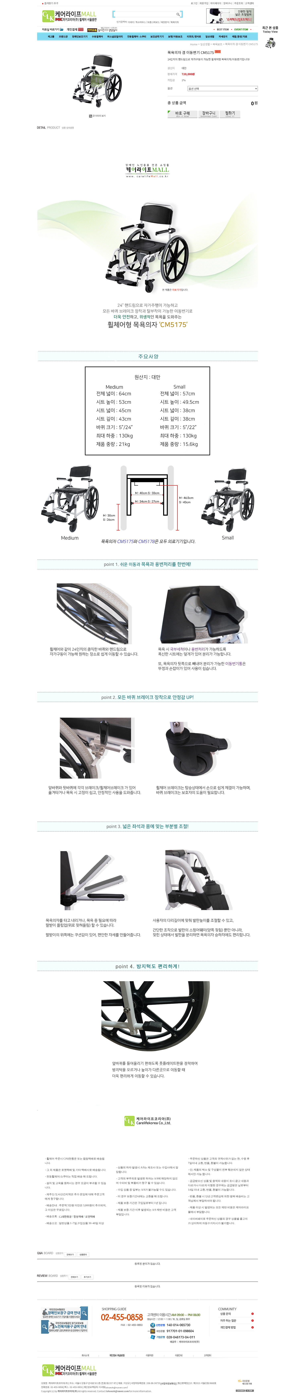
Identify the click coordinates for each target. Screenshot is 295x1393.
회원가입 (203, 3)
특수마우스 (141, 22)
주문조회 (238, 3)
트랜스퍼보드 (153, 22)
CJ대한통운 (65, 1216)
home (193, 44)
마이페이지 (215, 3)
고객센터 (249, 3)
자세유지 (223, 36)
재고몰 (51, 36)
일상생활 (209, 36)
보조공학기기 (157, 36)
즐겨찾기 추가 (51, 3)
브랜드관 (63, 36)
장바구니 (227, 3)
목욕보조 (217, 44)
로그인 (194, 3)
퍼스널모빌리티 (115, 36)
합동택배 (78, 1216)
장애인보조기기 (79, 36)
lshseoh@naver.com (116, 1387)
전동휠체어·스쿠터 (136, 36)
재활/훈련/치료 (239, 36)
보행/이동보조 (175, 36)
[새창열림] (102, 29)
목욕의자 (175, 22)
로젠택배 (90, 1216)
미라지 (131, 22)
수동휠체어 (97, 36)
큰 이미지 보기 (99, 115)
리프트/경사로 (194, 36)
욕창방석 (165, 22)
